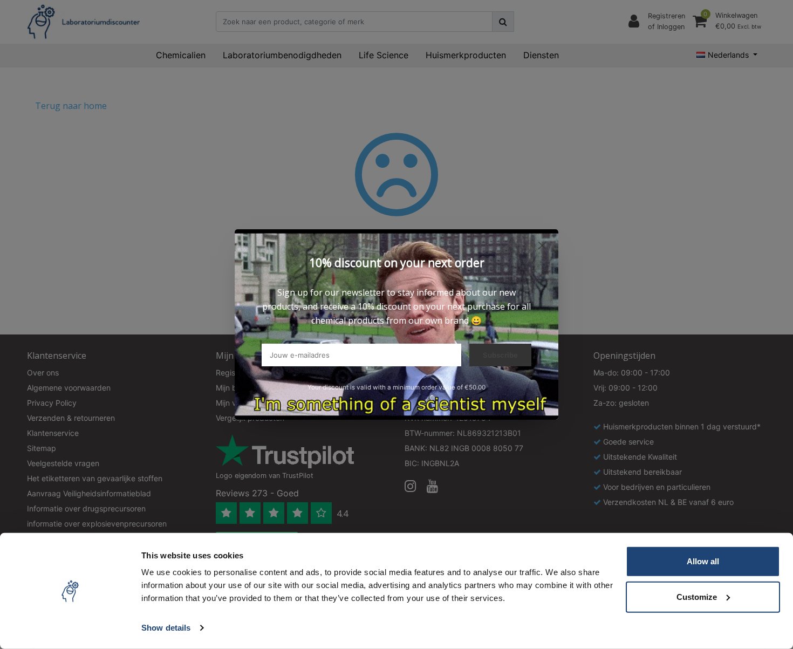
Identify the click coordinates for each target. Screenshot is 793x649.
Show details (165, 627)
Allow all (703, 561)
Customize (696, 596)
